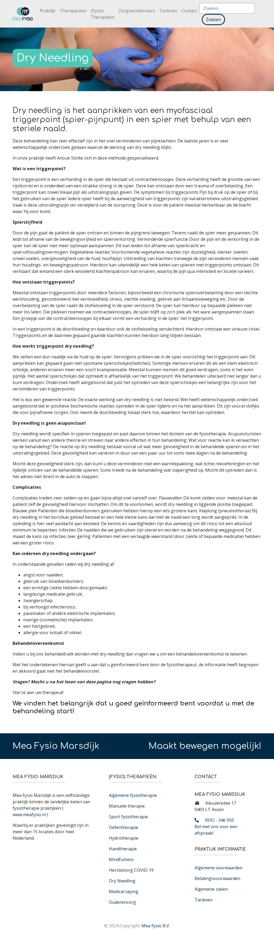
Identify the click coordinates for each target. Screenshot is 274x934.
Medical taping (123, 891)
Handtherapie (123, 849)
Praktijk (47, 11)
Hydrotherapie (123, 838)
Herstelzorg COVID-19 (131, 870)
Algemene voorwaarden (218, 868)
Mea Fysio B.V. (156, 926)
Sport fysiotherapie (128, 817)
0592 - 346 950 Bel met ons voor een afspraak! (216, 826)
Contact (189, 11)
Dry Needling (122, 881)
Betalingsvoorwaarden (217, 878)
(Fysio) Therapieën (102, 14)
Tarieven (168, 11)
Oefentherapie (123, 827)
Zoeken (213, 19)
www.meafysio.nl (29, 814)
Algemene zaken (211, 889)
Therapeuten (73, 11)
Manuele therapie (127, 806)
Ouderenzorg (122, 902)
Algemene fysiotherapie (133, 795)
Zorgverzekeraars (137, 11)
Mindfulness (121, 859)
